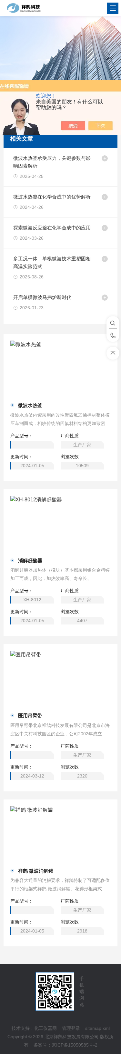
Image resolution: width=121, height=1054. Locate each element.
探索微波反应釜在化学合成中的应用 (52, 227)
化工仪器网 (45, 1028)
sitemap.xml (97, 1028)
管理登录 (71, 1028)
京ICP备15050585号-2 (74, 1045)
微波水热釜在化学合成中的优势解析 (52, 196)
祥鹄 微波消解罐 (35, 871)
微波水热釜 (30, 405)
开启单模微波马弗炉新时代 (42, 297)
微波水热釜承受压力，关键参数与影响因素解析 (52, 162)
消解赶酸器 (30, 560)
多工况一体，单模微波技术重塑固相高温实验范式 (52, 262)
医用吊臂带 (30, 715)
